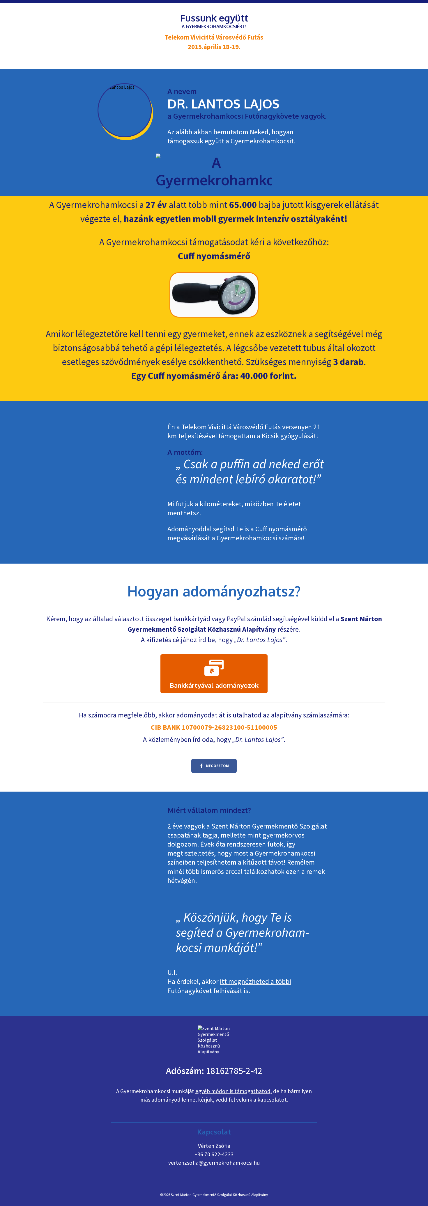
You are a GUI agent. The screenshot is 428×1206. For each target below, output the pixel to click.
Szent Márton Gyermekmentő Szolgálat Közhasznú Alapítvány (219, 1194)
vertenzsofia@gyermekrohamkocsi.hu (214, 1162)
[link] (214, 673)
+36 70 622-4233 (214, 1154)
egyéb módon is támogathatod (232, 1091)
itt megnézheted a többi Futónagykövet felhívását (229, 986)
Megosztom (210, 768)
